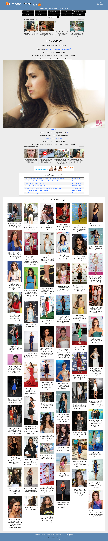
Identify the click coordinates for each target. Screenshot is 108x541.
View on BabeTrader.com (54, 138)
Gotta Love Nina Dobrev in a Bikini (35, 185)
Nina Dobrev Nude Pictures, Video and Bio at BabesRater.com (43, 181)
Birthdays (67, 14)
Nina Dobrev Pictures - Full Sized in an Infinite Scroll (52, 55)
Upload (66, 11)
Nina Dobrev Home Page (53, 52)
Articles (41, 11)
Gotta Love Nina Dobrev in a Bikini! (35, 183)
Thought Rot (60, 534)
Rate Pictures (54, 11)
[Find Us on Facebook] (36, 5)
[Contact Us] (34, 5)
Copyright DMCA (40, 539)
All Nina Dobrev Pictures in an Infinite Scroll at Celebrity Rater (43, 188)
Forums (53, 14)
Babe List (41, 14)
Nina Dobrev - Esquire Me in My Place (57, 49)
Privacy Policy (57, 539)
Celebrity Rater (76, 188)
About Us (69, 539)
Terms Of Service (49, 539)
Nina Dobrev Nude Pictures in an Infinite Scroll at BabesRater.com (44, 178)
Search (28, 14)
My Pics (79, 14)
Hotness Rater (76, 183)
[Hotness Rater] (18, 5)
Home (28, 11)
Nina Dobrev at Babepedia (33, 193)
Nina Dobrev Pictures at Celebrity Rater (36, 190)
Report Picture (54, 130)
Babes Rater (53, 8)
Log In (101, 2)
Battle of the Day (79, 11)
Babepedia (43, 8)
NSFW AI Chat (63, 8)
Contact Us (63, 539)
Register (100, 4)
